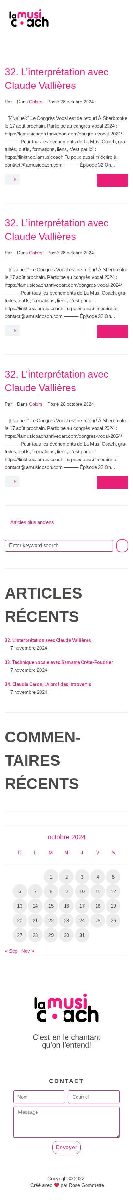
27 (19, 935)
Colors (35, 101)
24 (82, 920)
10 (82, 891)
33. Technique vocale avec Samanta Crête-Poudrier (59, 662)
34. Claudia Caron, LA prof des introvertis (48, 684)
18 (97, 906)
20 (19, 920)
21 (35, 920)
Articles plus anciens (29, 522)
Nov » (27, 951)
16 (66, 906)
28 (35, 935)
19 (113, 906)
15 (51, 906)
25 (97, 920)
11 (97, 891)
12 (113, 891)
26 (113, 920)
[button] (66, 41)
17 (82, 906)
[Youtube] (66, 1062)
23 (66, 920)
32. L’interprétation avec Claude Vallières (48, 640)
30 (66, 935)
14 (35, 906)
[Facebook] (52, 1062)
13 (19, 906)
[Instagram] (81, 1062)
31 (82, 935)
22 (51, 920)
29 (51, 935)
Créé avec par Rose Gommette (67, 1185)
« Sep (11, 951)
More (112, 180)
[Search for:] (59, 546)
